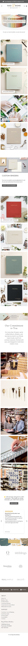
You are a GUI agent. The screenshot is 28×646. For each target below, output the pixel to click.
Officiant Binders (8, 91)
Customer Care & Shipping (7, 612)
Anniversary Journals (10, 119)
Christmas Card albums (10, 220)
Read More (14, 503)
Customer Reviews (6, 603)
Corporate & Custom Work (8, 605)
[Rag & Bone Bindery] (14, 6)
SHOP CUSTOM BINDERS (9, 185)
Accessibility (4, 617)
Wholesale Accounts (6, 606)
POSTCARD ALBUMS (8, 63)
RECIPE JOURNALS (8, 147)
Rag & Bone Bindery (16, 634)
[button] (2, 521)
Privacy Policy (4, 615)
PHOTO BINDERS (7, 303)
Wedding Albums (8, 247)
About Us (3, 598)
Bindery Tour (4, 600)
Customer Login (5, 613)
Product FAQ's (5, 601)
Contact (3, 618)
